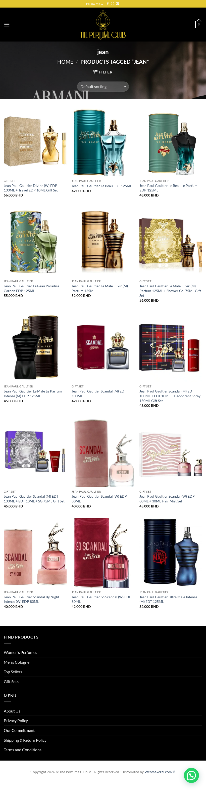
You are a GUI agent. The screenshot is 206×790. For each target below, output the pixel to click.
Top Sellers (13, 671)
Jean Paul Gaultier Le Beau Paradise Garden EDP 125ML (31, 288)
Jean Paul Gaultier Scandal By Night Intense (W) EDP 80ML (31, 599)
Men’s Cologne (16, 662)
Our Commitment (19, 730)
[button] (7, 24)
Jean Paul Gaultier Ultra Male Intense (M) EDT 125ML (168, 599)
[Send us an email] (117, 4)
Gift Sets (11, 681)
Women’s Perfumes (20, 652)
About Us (12, 710)
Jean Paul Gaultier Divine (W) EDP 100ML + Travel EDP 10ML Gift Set (31, 187)
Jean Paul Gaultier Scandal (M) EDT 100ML (99, 393)
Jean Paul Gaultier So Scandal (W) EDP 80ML (101, 599)
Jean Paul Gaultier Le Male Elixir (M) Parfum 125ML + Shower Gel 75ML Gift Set (170, 290)
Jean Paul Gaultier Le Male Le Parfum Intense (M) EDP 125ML (33, 393)
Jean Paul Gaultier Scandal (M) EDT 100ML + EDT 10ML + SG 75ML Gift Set (34, 498)
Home (65, 61)
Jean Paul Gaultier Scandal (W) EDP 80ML (99, 498)
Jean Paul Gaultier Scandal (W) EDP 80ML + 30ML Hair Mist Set (167, 498)
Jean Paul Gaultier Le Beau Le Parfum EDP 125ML (168, 187)
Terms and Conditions (22, 749)
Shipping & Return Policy (25, 740)
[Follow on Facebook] (107, 4)
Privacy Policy (16, 720)
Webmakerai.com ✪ (160, 772)
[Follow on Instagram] (112, 4)
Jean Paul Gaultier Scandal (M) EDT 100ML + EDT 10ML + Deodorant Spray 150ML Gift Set (169, 396)
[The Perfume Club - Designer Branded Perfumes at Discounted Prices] (103, 25)
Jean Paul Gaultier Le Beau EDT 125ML (102, 186)
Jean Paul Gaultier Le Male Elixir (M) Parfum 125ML (100, 288)
